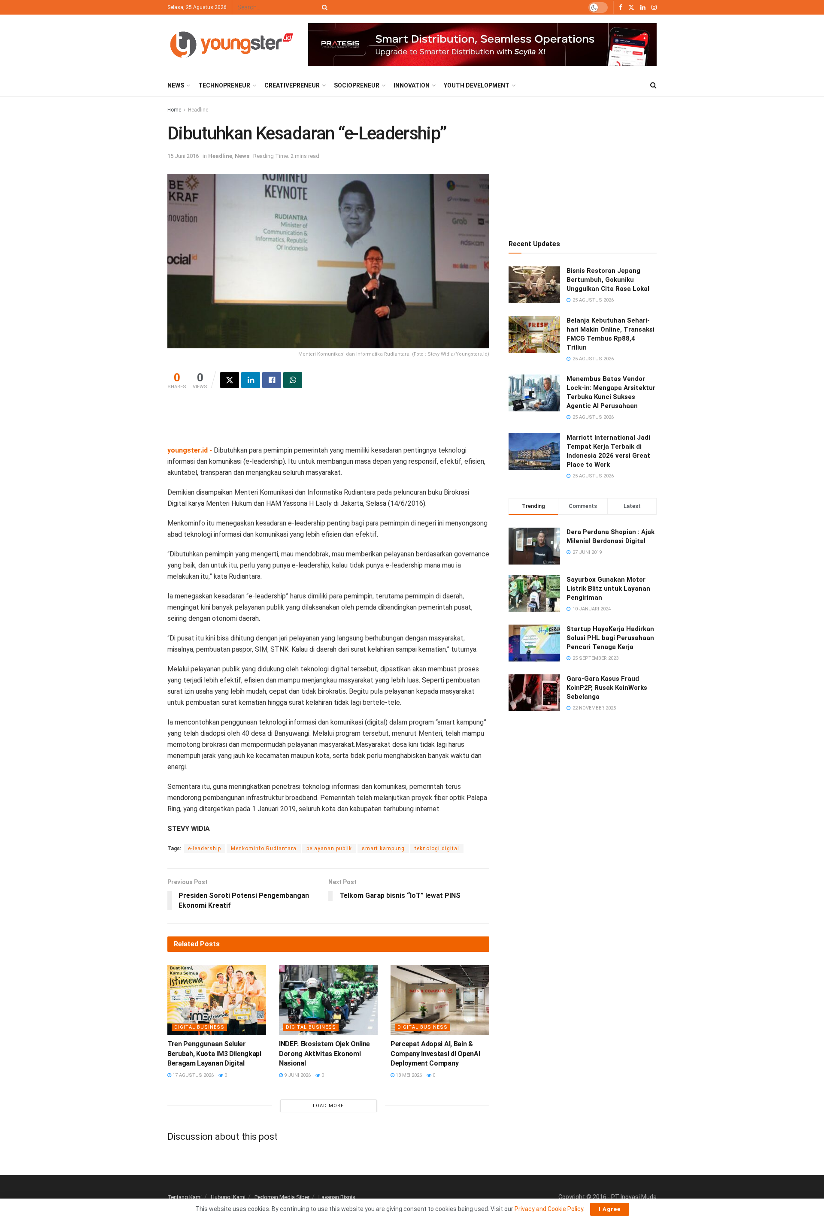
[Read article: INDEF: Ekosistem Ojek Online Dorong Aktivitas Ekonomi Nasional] (328, 1000)
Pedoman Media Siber (281, 1197)
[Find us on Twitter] (631, 7)
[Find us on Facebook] (620, 7)
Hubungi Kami (228, 1197)
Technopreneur (224, 85)
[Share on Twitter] (229, 380)
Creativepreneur (292, 85)
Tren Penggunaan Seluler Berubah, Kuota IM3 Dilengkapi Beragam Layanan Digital (214, 1053)
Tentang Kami (184, 1197)
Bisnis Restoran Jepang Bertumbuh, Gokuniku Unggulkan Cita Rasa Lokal (607, 280)
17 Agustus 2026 (192, 1075)
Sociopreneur (356, 85)
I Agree (610, 1209)
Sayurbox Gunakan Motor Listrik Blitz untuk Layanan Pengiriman (608, 588)
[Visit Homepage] (231, 45)
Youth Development (476, 85)
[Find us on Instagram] (654, 7)
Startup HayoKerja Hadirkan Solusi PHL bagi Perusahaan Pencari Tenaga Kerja (610, 638)
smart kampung (383, 849)
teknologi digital (437, 849)
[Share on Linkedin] (250, 380)
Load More (328, 1105)
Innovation (412, 85)
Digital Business (199, 1027)
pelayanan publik (329, 849)
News (175, 85)
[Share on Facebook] (271, 380)
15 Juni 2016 (183, 156)
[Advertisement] (328, 422)
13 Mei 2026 (408, 1075)
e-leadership (204, 849)
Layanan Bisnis (336, 1197)
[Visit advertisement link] (482, 44)
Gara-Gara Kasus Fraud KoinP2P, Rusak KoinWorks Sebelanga (606, 688)
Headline (198, 110)
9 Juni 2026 (297, 1075)
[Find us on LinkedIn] (642, 7)
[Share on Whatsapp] (292, 380)
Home (174, 110)
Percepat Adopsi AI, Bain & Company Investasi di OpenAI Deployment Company (435, 1053)
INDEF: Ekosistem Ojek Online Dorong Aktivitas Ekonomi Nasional (324, 1053)
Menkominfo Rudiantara (264, 849)
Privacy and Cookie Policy (549, 1208)
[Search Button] (323, 7)
